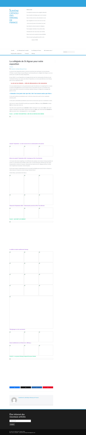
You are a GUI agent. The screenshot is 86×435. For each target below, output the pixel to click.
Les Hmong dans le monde (23, 50)
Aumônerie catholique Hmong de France (29, 397)
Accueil (12, 50)
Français (27, 53)
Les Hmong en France (36, 50)
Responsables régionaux (16, 53)
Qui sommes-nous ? (48, 50)
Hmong (33, 53)
